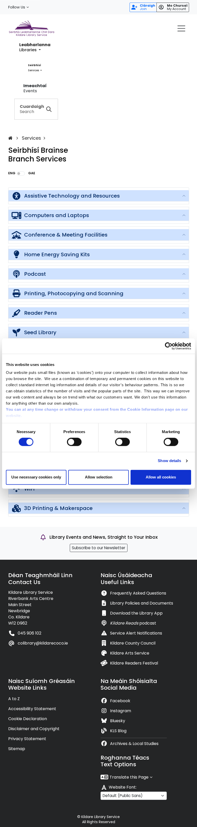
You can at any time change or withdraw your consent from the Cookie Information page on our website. (97, 412)
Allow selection (98, 477)
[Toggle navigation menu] (181, 28)
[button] (35, 47)
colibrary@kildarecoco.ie (43, 643)
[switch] (74, 442)
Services (31, 138)
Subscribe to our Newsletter (98, 547)
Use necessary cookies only (36, 477)
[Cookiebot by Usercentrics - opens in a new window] (168, 346)
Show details (169, 461)
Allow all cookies (161, 477)
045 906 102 (29, 633)
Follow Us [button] (16, 7)
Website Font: (122, 787)
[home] (14, 138)
